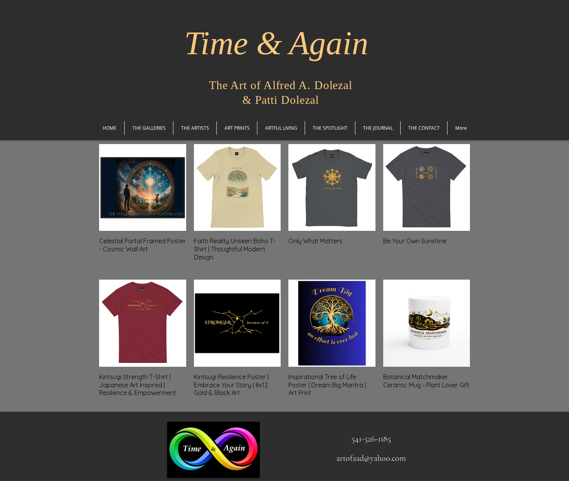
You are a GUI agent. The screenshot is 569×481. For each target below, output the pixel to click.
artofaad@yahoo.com (371, 458)
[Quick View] (142, 187)
